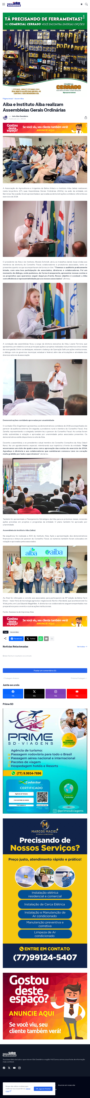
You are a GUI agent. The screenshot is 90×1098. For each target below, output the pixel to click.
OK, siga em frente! (43, 1089)
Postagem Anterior (11, 678)
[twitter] (9, 1068)
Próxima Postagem (78, 678)
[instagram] (19, 1068)
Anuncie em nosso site (66, 1085)
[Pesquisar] (86, 4)
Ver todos (81, 647)
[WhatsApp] (40, 638)
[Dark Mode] (81, 4)
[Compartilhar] (84, 117)
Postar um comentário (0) (45, 670)
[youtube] (14, 1068)
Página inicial (8, 99)
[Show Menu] (3, 4)
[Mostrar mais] (52, 638)
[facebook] (4, 1068)
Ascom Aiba (19, 99)
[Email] (46, 638)
